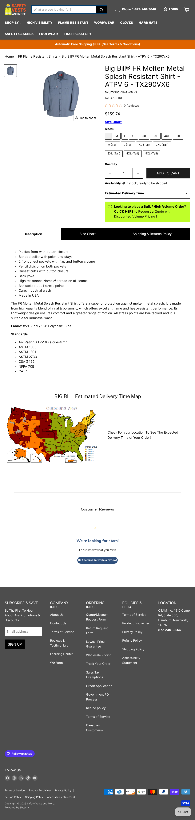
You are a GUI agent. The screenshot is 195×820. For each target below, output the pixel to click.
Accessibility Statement (61, 797)
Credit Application (99, 686)
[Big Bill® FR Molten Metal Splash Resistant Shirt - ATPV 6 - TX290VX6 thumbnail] (10, 71)
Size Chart (88, 234)
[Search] (101, 9)
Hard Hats (148, 23)
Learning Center (61, 654)
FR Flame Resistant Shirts (38, 56)
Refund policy (96, 708)
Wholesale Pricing (98, 655)
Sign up (15, 644)
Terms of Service (62, 632)
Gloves (126, 23)
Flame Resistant (73, 23)
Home (9, 56)
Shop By (12, 23)
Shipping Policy (133, 649)
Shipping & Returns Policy (152, 234)
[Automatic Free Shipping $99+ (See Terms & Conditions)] (97, 44)
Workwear (104, 23)
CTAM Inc (165, 610)
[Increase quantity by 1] (138, 173)
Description (33, 234)
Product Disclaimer (135, 623)
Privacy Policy (132, 632)
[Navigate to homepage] (15, 9)
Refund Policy (132, 640)
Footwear (48, 34)
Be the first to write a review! (97, 560)
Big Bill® (116, 98)
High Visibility (39, 23)
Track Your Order (98, 664)
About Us (56, 615)
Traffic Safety (77, 34)
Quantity (111, 164)
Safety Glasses (19, 34)
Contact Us (58, 623)
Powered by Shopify (17, 807)
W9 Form (56, 663)
